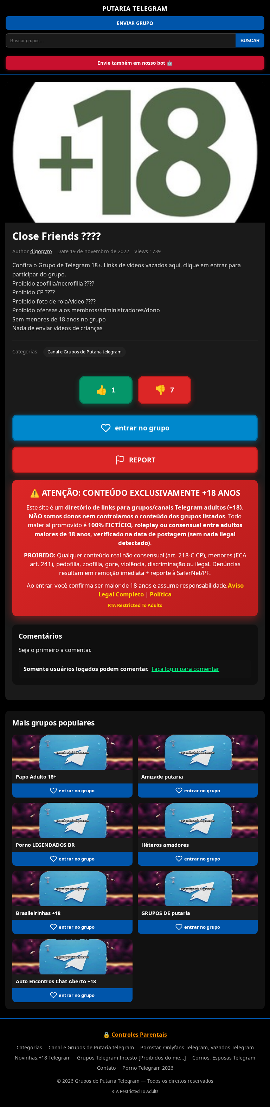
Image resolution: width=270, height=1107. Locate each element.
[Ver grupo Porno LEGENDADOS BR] (72, 820)
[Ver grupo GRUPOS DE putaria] (198, 888)
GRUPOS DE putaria (165, 913)
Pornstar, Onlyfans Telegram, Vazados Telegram (197, 1047)
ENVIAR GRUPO (135, 23)
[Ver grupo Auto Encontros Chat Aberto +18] (72, 956)
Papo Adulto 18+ (36, 776)
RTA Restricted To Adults (135, 605)
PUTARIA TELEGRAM (135, 8)
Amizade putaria (162, 776)
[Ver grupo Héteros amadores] (198, 820)
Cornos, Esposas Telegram (223, 1057)
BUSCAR (249, 40)
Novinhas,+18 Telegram (43, 1057)
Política (161, 594)
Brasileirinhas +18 (38, 913)
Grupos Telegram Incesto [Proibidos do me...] (131, 1057)
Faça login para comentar (185, 669)
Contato (106, 1067)
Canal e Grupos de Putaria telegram (84, 351)
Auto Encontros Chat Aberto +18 (56, 981)
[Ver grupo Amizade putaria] (198, 752)
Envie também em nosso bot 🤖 (135, 62)
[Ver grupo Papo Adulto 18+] (72, 752)
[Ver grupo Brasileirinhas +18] (72, 888)
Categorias (29, 1047)
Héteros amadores (165, 845)
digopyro (41, 251)
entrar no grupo (77, 790)
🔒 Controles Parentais (135, 1034)
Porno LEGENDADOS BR (45, 845)
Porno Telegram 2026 (147, 1067)
